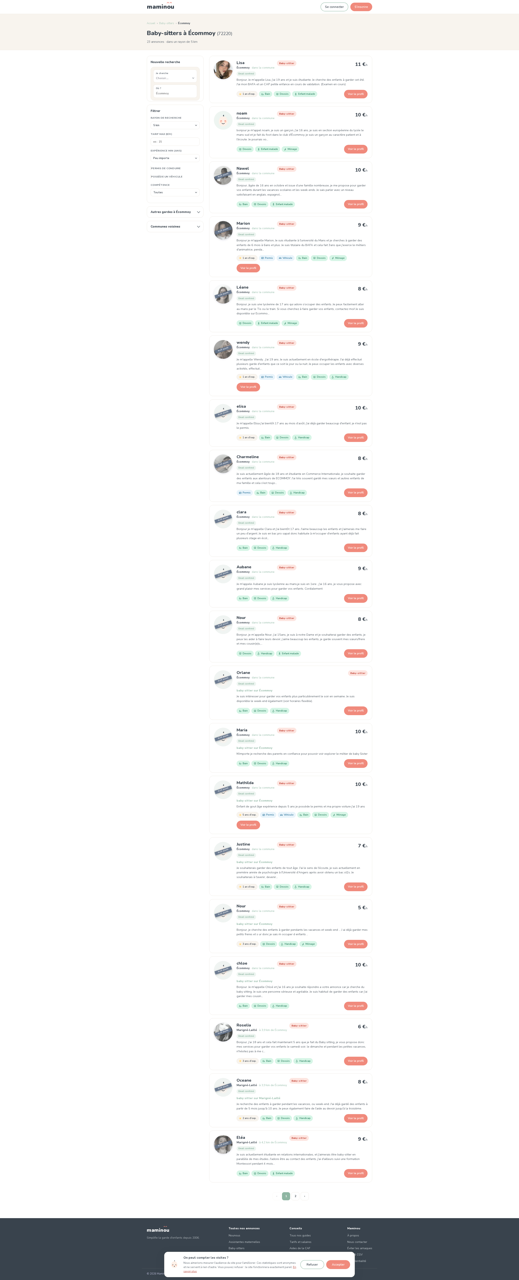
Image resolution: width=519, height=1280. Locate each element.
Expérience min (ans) (166, 150)
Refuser (312, 1265)
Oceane (244, 1080)
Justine (243, 844)
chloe (242, 963)
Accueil (151, 23)
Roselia (244, 1025)
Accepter (338, 1265)
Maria (242, 730)
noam (242, 113)
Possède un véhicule (166, 176)
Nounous (234, 1235)
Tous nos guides (300, 1235)
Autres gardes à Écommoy (171, 212)
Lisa (240, 63)
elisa (241, 406)
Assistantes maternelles (244, 1242)
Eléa (241, 1137)
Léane (243, 287)
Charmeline (248, 457)
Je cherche (162, 73)
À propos (353, 1235)
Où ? (158, 88)
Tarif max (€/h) (161, 134)
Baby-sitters (166, 23)
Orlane (243, 672)
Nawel (243, 168)
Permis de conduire (166, 168)
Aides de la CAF (300, 1248)
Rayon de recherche (166, 117)
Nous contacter (357, 1242)
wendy (243, 342)
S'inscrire (361, 7)
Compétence (160, 185)
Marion (243, 223)
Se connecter (334, 7)
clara (241, 512)
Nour (241, 617)
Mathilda (245, 783)
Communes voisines (165, 227)
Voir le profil (356, 94)
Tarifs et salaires (300, 1242)
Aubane (244, 567)
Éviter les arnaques (359, 1248)
